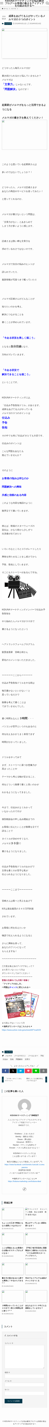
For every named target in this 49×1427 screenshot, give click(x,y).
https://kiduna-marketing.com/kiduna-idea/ (24, 1181)
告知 (11, 1059)
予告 (42, 1056)
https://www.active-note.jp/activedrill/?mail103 (21, 1030)
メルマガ (8, 23)
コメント (9, 1343)
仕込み (5, 1059)
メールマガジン (20, 1056)
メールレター (33, 1056)
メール (8, 1381)
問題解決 (19, 1059)
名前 (7, 1372)
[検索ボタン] (47, 3)
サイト (7, 1389)
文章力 (27, 1059)
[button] (5, 1071)
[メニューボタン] (1, 3)
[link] (24, 1189)
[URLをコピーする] (43, 1071)
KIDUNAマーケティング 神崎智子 (24, 1115)
